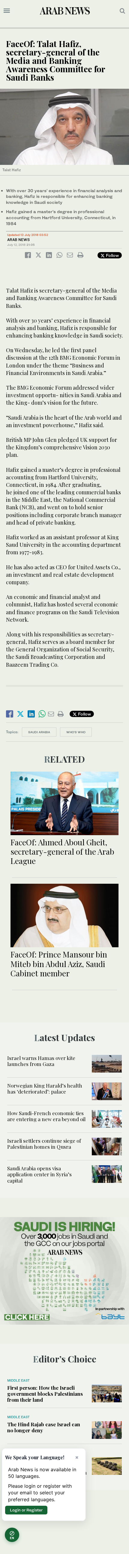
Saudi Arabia (39, 732)
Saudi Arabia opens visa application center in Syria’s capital (39, 1174)
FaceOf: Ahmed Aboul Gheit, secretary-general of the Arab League (62, 851)
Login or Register (26, 1510)
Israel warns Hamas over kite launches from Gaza (41, 1061)
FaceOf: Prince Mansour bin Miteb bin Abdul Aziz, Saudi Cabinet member (58, 963)
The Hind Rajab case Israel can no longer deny (43, 1427)
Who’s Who (76, 732)
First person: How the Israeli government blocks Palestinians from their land (45, 1393)
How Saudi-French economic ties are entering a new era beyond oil (46, 1116)
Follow (112, 255)
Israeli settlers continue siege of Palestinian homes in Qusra (44, 1143)
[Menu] (7, 10)
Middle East (18, 1380)
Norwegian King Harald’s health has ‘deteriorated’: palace (44, 1088)
